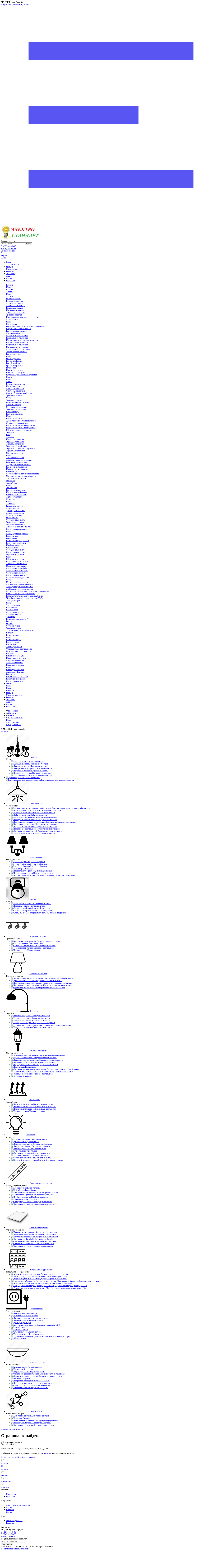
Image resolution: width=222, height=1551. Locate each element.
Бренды (9, 267)
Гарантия (10, 271)
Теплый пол (11, 487)
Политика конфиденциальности (15, 1549)
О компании (11, 1494)
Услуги (9, 1512)
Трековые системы (14, 400)
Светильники (12, 324)
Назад (8, 287)
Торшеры (10, 437)
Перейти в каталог (9, 1457)
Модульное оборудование (17, 582)
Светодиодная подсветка (17, 534)
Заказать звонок (8, 251)
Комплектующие (13, 640)
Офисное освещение (15, 559)
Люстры (9, 296)
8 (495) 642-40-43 (8, 246)
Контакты (10, 280)
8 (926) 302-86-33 (8, 248)
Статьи (9, 278)
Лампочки (10, 504)
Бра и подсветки (13, 358)
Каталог (9, 289)
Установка (10, 273)
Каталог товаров (15, 1429)
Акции (9, 276)
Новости (15, 264)
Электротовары (13, 605)
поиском (47, 1453)
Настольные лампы (14, 418)
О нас (8, 262)
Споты (9, 382)
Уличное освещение (15, 458)
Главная (4, 1429)
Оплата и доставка (14, 269)
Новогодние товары (15, 669)
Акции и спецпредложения (18, 1505)
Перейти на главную (26, 1457)
